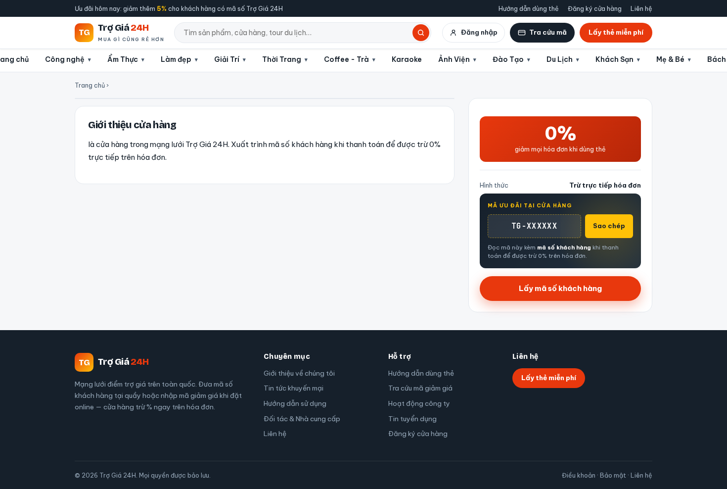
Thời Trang (281, 59)
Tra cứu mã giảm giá (420, 388)
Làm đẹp (176, 59)
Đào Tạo (508, 59)
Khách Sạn (614, 59)
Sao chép (609, 226)
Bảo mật (613, 475)
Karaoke (407, 59)
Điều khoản (578, 475)
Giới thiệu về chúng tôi (299, 373)
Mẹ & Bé (670, 59)
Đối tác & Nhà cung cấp (302, 418)
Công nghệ (65, 59)
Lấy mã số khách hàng (560, 288)
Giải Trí (226, 59)
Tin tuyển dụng (412, 418)
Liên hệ (641, 8)
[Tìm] (420, 32)
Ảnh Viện (454, 59)
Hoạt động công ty (419, 403)
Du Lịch (559, 59)
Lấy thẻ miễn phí (616, 32)
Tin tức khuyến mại (293, 388)
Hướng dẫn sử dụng (295, 403)
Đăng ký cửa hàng (595, 8)
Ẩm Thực (122, 59)
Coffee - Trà (346, 59)
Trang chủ (90, 85)
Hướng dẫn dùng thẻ (529, 8)
